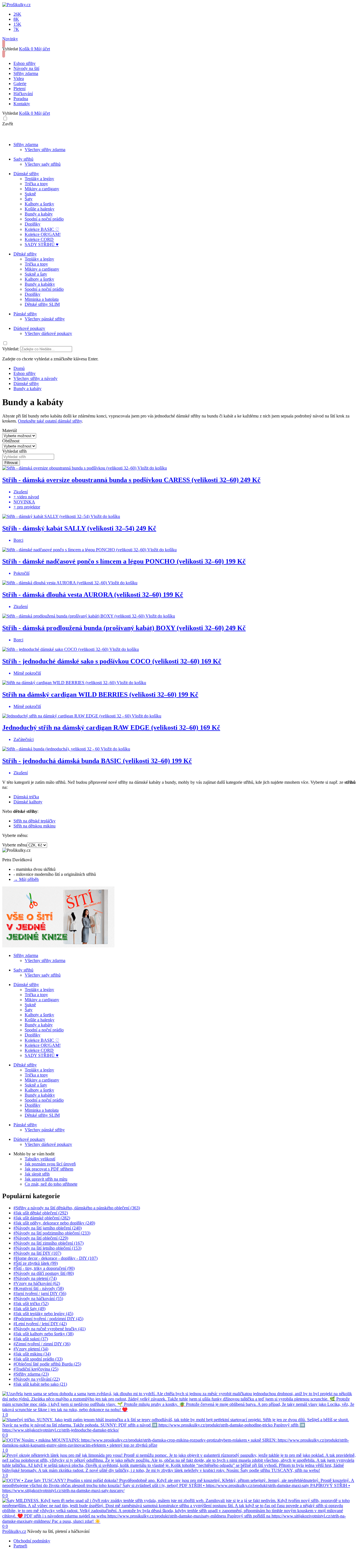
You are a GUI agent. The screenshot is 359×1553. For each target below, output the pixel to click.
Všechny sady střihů (43, 164)
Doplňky (32, 224)
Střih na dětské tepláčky (34, 820)
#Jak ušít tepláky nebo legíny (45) (43, 1313)
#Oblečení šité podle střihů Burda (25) (47, 1364)
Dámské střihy (26, 173)
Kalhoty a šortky (39, 203)
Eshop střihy (24, 63)
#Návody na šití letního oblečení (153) (47, 1248)
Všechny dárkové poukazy (48, 333)
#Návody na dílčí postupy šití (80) (43, 1273)
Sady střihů (23, 159)
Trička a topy (36, 183)
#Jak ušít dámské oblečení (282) (41, 1218)
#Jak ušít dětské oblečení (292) (40, 1213)
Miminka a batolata (42, 299)
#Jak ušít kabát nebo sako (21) (40, 1384)
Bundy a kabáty (39, 214)
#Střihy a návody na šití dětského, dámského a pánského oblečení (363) (76, 1207)
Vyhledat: (10, 348)
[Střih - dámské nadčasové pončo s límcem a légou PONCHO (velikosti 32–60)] (74, 549)
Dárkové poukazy (29, 328)
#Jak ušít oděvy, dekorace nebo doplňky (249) (54, 1223)
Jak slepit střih (37, 1174)
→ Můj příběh (26, 879)
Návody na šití (26, 68)
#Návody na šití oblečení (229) (40, 1238)
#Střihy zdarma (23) (31, 1374)
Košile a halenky (39, 209)
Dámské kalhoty (27, 801)
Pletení (19, 88)
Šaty (29, 198)
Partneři (20, 1545)
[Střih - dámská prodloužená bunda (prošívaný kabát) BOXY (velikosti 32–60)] (74, 616)
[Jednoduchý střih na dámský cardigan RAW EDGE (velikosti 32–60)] (67, 716)
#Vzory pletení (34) (30, 1348)
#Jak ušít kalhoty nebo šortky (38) (43, 1333)
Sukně (30, 193)
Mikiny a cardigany (42, 188)
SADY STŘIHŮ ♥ (42, 244)
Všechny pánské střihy (45, 318)
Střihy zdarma (25, 73)
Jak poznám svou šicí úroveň (50, 1164)
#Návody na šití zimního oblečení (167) (48, 1243)
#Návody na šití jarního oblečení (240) (47, 1228)
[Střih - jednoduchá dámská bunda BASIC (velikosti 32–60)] (51, 749)
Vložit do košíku (152, 468)
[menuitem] (19, 368)
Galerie (19, 83)
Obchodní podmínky (31, 1540)
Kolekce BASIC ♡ (42, 229)
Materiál (9, 430)
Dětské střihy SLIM (42, 304)
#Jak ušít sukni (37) (30, 1338)
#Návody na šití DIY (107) (37, 1253)
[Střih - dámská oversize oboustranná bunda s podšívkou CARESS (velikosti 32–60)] (69, 468)
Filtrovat (11, 463)
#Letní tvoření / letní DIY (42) (40, 1323)
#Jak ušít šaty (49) (29, 1308)
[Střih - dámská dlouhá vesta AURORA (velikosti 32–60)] (55, 582)
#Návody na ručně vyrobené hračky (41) (49, 1328)
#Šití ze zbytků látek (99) (35, 1263)
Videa (18, 78)
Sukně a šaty (36, 274)
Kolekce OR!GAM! (43, 234)
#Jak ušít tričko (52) (31, 1303)
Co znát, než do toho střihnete (51, 1184)
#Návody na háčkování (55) (38, 1298)
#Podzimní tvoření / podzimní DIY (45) (48, 1318)
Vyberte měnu (14, 845)
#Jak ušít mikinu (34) (32, 1354)
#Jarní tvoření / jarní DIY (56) (39, 1293)
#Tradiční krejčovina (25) (35, 1369)
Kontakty (21, 103)
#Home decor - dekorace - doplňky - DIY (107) (55, 1258)
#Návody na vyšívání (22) (36, 1379)
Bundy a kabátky (40, 284)
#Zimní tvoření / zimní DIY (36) (41, 1343)
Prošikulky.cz (14, 1531)
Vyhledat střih (14, 451)
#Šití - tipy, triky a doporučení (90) (44, 1268)
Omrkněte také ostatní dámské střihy (50, 421)
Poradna (20, 98)
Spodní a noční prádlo (44, 219)
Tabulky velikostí (40, 1158)
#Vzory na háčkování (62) (36, 1283)
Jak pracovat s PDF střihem (49, 1169)
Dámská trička (26, 796)
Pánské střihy (25, 313)
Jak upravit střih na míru (46, 1179)
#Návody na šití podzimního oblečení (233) (51, 1233)
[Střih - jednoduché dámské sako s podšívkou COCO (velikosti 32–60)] (55, 649)
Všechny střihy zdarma (45, 149)
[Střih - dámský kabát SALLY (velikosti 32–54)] (46, 516)
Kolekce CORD (39, 239)
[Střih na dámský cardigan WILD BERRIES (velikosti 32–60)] (59, 682)
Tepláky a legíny (39, 178)
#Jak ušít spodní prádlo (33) (38, 1359)
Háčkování (23, 93)
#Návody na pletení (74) (35, 1278)
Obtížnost (10, 440)
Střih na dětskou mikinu (34, 826)
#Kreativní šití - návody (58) (38, 1288)
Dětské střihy (25, 254)
